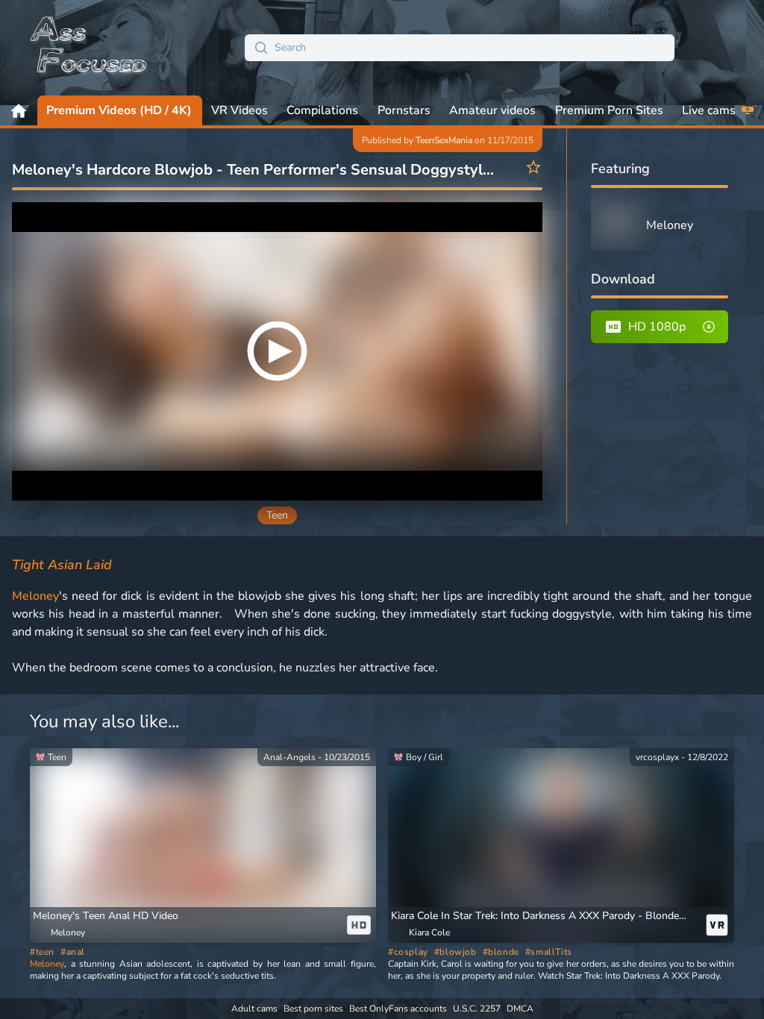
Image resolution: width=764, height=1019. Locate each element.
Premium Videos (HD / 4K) (119, 110)
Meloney (35, 596)
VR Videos (239, 110)
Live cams (709, 110)
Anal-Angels (289, 757)
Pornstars (404, 110)
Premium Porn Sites (609, 110)
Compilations (322, 110)
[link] (203, 845)
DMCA (520, 1009)
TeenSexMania (444, 140)
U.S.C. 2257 (477, 1009)
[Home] (89, 48)
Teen (277, 515)
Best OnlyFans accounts (398, 1009)
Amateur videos (492, 110)
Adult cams (254, 1009)
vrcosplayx (657, 757)
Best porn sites (313, 1009)
